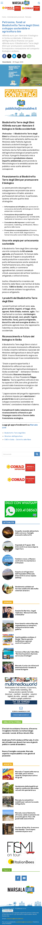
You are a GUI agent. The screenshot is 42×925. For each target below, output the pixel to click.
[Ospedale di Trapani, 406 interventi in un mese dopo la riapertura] (7, 546)
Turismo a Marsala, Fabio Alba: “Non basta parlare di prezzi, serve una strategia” (27, 654)
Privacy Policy (8, 910)
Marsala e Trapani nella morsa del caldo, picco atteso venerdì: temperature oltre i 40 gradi (27, 774)
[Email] (19, 56)
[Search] (37, 454)
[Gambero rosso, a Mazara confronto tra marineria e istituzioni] (7, 560)
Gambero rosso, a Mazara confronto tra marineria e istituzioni (25, 561)
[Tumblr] (29, 899)
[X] (9, 56)
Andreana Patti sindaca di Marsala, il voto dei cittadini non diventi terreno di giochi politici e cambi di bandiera (20, 742)
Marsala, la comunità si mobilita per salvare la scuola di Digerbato (26, 802)
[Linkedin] (18, 899)
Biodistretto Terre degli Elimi (14, 433)
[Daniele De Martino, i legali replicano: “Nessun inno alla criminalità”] (8, 612)
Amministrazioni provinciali (15, 17)
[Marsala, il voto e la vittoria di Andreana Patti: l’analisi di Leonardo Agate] (8, 667)
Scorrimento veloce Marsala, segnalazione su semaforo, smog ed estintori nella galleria (26, 626)
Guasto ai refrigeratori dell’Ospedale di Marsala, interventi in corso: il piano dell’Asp (25, 575)
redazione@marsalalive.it (14, 918)
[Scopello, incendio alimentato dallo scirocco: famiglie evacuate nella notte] (7, 532)
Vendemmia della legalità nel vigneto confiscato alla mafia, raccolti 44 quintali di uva (27, 788)
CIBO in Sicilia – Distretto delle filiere (17, 440)
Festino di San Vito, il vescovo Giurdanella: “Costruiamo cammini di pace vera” (27, 829)
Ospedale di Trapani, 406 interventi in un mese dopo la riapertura (26, 547)
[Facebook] (4, 56)
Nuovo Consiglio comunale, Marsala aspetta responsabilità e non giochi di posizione (18, 753)
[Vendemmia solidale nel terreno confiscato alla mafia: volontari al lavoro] (7, 588)
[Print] (24, 56)
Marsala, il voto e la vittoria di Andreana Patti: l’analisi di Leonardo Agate (27, 667)
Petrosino (28, 17)
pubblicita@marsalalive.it (24, 922)
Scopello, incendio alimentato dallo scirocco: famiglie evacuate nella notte (27, 533)
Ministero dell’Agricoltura (13, 436)
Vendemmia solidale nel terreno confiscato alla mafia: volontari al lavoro (27, 589)
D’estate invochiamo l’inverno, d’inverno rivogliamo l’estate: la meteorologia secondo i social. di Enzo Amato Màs (19, 731)
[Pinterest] (24, 899)
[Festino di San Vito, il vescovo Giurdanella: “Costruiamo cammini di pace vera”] (8, 829)
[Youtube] (24, 878)
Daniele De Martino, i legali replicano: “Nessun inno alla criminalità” (26, 613)
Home (4, 17)
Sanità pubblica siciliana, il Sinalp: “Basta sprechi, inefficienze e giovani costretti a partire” (25, 640)
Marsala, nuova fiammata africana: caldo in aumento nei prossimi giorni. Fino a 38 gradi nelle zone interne (27, 816)
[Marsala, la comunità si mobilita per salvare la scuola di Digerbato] (8, 801)
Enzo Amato (6, 62)
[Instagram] (12, 899)
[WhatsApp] (29, 56)
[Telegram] (14, 56)
